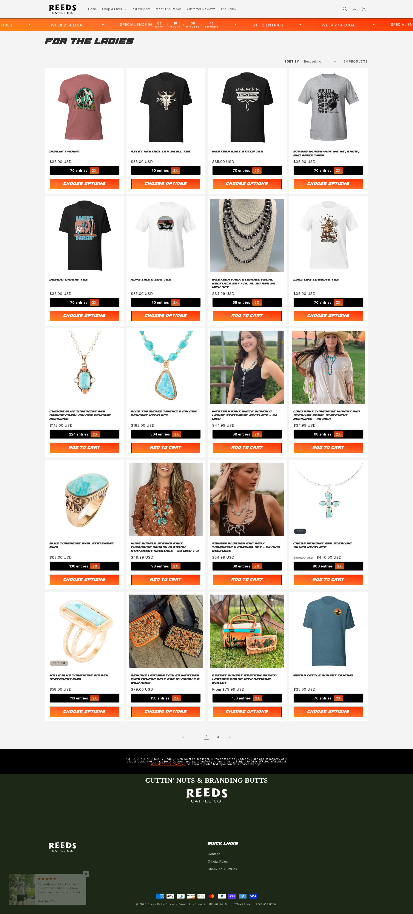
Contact (214, 854)
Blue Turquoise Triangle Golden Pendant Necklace (164, 413)
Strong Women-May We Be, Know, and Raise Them (326, 153)
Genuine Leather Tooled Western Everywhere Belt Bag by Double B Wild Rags (165, 679)
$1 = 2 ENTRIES (203, 25)
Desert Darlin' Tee (68, 279)
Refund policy (218, 903)
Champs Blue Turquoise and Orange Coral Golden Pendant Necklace (80, 415)
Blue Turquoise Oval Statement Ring (81, 545)
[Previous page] (183, 736)
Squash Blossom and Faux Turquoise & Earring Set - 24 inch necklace (246, 547)
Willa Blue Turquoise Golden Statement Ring (78, 677)
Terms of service (265, 903)
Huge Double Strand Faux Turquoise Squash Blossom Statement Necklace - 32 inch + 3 (165, 547)
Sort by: (292, 61)
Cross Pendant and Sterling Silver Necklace (322, 545)
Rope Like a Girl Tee (151, 279)
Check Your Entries (222, 869)
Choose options (84, 184)
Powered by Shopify (192, 904)
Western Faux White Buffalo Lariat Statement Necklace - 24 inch (244, 415)
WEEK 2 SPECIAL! (274, 25)
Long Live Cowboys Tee (316, 279)
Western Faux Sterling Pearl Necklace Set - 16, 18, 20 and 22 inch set (243, 283)
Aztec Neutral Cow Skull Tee (161, 151)
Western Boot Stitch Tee (237, 151)
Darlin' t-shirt (64, 151)
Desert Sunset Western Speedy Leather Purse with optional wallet (244, 679)
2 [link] (206, 737)
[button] (114, 9)
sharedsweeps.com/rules (168, 764)
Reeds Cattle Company (163, 904)
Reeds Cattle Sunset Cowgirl (323, 675)
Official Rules (218, 861)
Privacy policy (241, 903)
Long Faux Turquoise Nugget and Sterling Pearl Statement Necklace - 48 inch (326, 415)
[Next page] (229, 736)
